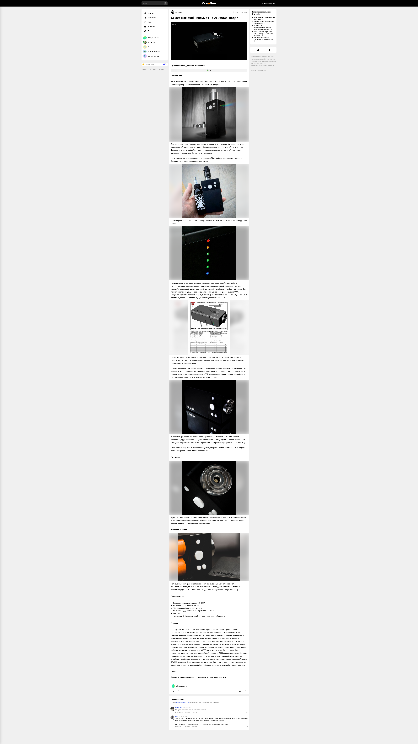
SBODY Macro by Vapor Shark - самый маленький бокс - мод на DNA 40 (264, 33)
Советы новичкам (154, 51)
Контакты (152, 69)
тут (228, 677)
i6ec (176, 716)
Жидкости (151, 42)
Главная (150, 13)
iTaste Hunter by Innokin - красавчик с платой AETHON (264, 39)
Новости (151, 47)
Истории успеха (153, 56)
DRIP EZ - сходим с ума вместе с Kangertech (264, 22)
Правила (144, 69)
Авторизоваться (269, 3)
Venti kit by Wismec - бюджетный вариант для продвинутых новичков (263, 27)
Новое (150, 22)
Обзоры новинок (153, 38)
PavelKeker (178, 707)
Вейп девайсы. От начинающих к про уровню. (264, 18)
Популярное (152, 17)
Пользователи (153, 31)
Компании (151, 26)
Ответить (178, 712)
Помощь (161, 69)
